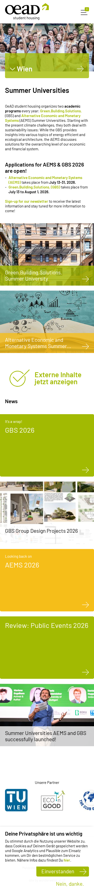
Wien (24, 69)
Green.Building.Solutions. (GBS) (34, 187)
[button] (85, 11)
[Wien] (80, 69)
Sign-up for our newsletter (26, 201)
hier (67, 860)
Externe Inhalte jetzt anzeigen (58, 378)
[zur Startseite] (27, 11)
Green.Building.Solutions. (61, 111)
